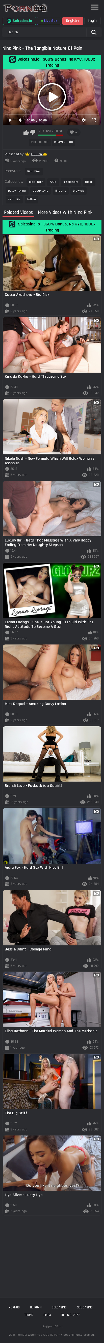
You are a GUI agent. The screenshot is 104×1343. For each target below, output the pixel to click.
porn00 (14, 1307)
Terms (28, 1315)
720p (53, 182)
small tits (14, 199)
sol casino (85, 1307)
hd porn (36, 1307)
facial (89, 182)
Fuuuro (37, 154)
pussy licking (17, 191)
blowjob (78, 191)
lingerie (60, 191)
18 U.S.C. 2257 (70, 1315)
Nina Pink (34, 171)
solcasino (59, 1307)
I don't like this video (32, 132)
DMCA (47, 1315)
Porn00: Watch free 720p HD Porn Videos (43, 1335)
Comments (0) (63, 142)
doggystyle (40, 191)
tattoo (31, 199)
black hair (36, 182)
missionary (70, 182)
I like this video (26, 132)
